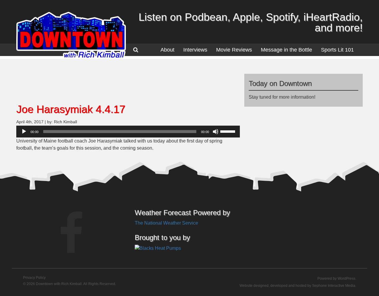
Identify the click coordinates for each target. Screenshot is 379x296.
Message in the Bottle (286, 50)
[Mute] (216, 132)
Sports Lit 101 (337, 50)
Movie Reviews (234, 50)
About (167, 50)
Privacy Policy (34, 278)
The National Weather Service (166, 222)
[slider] (228, 131)
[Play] (24, 132)
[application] (128, 131)
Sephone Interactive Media (333, 286)
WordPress (346, 278)
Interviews (195, 50)
